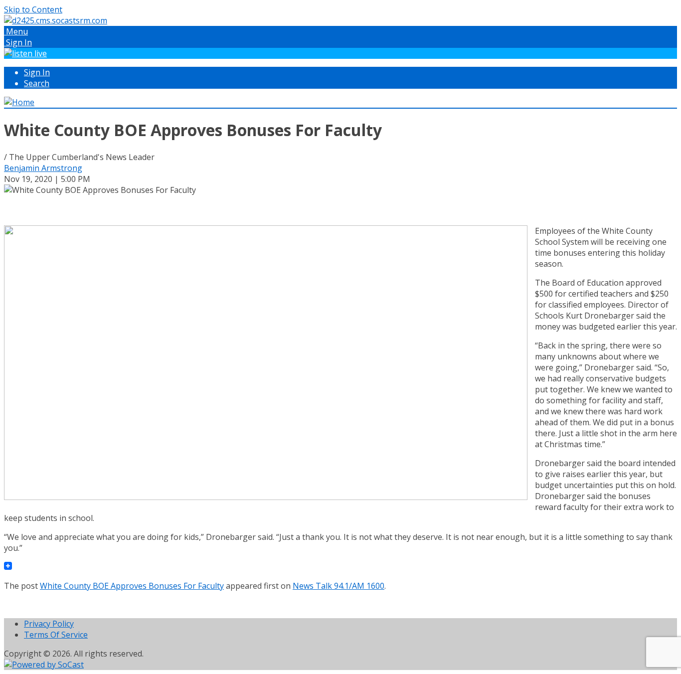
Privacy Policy (49, 623)
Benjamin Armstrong (43, 168)
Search (36, 83)
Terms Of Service (56, 634)
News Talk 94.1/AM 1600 (338, 585)
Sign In (37, 72)
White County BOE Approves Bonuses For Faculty (132, 585)
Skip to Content (33, 9)
